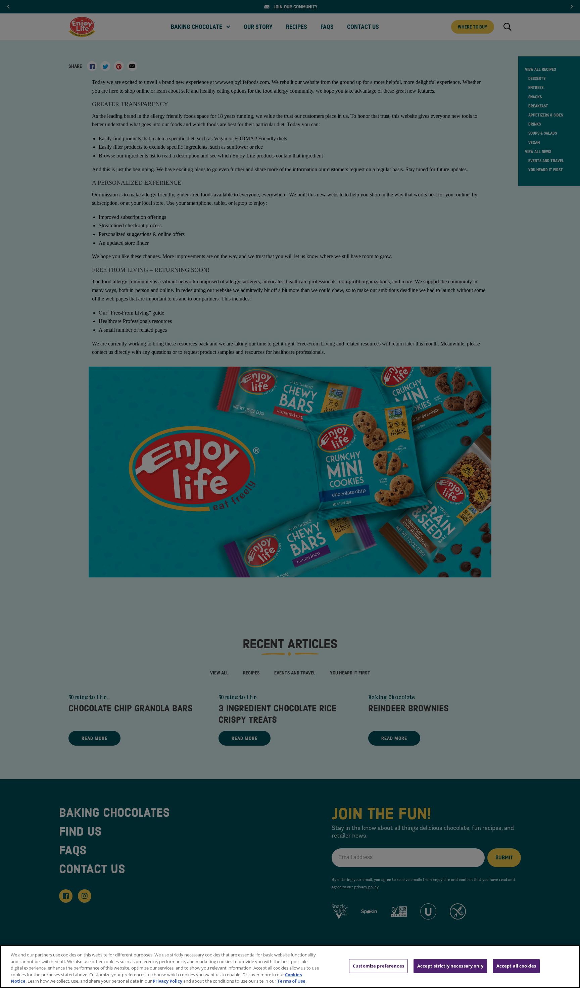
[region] (290, 966)
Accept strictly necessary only (450, 966)
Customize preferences (378, 966)
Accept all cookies (516, 966)
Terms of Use (291, 981)
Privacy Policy (167, 981)
